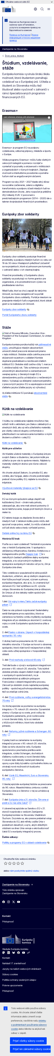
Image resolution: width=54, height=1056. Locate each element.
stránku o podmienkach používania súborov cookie (29, 1024)
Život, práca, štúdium (14, 56)
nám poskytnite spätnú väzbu (24, 870)
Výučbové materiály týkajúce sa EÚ (20, 488)
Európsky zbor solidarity (14, 309)
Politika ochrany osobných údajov (19, 980)
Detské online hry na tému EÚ (17, 533)
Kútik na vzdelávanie (12, 443)
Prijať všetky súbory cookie (28, 1040)
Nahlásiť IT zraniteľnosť (14, 963)
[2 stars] (8, 863)
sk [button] (35, 9)
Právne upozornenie (12, 985)
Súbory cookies (10, 974)
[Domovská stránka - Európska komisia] (9, 9)
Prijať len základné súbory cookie (32, 1049)
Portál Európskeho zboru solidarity (19, 315)
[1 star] (6, 863)
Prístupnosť (8, 921)
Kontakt (6, 957)
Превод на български (19, 35)
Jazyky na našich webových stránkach (21, 969)
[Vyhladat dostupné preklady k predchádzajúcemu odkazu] (28, 309)
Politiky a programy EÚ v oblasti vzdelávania (24, 842)
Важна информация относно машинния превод (24, 38)
